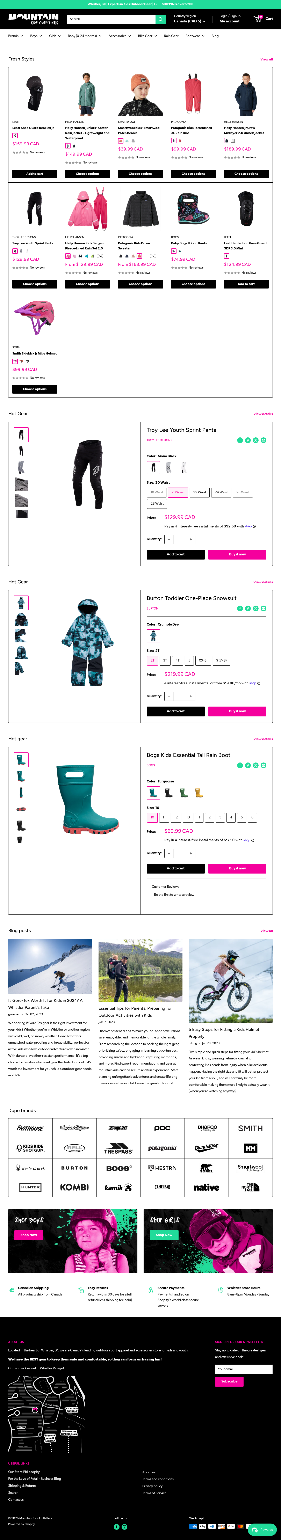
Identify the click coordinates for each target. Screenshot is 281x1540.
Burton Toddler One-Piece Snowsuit (192, 598)
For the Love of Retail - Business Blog (34, 1479)
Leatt (16, 122)
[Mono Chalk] (183, 467)
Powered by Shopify (21, 1524)
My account (229, 21)
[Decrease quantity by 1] (169, 539)
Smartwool (126, 122)
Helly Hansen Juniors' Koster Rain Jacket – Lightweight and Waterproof (87, 133)
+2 (100, 256)
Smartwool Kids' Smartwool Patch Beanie (139, 130)
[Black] (168, 793)
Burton (152, 608)
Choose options (87, 174)
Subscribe (229, 1381)
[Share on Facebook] (240, 440)
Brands (13, 36)
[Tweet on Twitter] (256, 440)
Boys (33, 36)
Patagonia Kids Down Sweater (134, 246)
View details (263, 414)
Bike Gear (145, 36)
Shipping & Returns (22, 1486)
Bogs (175, 237)
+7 (152, 256)
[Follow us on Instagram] (124, 1527)
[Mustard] (199, 793)
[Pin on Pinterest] (248, 440)
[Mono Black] (153, 467)
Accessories (117, 36)
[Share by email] (263, 440)
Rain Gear (171, 36)
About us (149, 1472)
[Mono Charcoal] (168, 467)
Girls (52, 36)
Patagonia (178, 122)
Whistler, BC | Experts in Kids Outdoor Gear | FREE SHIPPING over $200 (140, 4)
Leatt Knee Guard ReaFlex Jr (33, 128)
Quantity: (154, 539)
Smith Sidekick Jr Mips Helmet (34, 353)
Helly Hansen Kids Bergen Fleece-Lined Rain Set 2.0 (84, 246)
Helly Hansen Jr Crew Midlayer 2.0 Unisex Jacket (244, 130)
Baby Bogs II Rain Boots (189, 243)
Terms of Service (154, 1493)
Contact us (16, 1500)
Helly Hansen (74, 122)
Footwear (193, 36)
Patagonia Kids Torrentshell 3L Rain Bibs (191, 130)
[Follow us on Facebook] (117, 1527)
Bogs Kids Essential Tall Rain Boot (188, 755)
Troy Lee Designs (24, 237)
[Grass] (183, 793)
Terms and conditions (158, 1479)
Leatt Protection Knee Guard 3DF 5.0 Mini (245, 246)
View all (267, 59)
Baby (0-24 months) (82, 36)
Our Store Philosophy (24, 1472)
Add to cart (34, 174)
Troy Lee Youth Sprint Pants (32, 243)
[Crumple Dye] (153, 635)
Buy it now (237, 554)
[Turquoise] (153, 793)
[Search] (161, 19)
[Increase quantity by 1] (190, 539)
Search (13, 1493)
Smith (16, 347)
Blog (215, 36)
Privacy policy (152, 1486)
